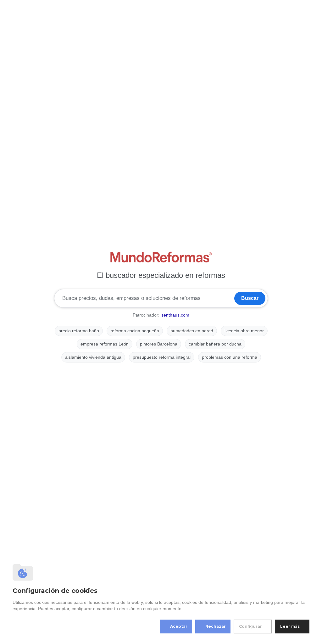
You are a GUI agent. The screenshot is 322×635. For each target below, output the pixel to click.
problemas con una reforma (229, 357)
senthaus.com (175, 315)
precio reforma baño (78, 330)
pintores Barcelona (158, 343)
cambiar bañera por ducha (215, 343)
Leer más (290, 626)
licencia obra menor (244, 330)
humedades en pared (191, 330)
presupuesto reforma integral (162, 357)
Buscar (249, 298)
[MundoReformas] (161, 257)
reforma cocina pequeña (134, 330)
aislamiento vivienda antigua (93, 357)
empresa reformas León (104, 343)
